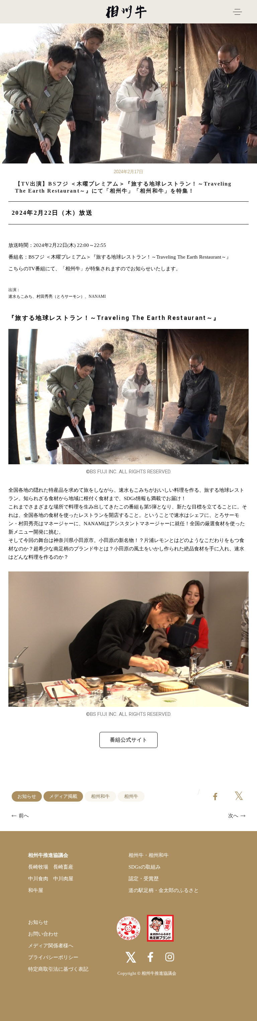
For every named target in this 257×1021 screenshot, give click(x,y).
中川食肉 (38, 878)
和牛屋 (35, 890)
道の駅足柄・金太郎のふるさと (163, 890)
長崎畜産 (63, 867)
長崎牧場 (38, 867)
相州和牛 (100, 796)
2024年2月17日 (128, 171)
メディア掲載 (63, 796)
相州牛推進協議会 (48, 855)
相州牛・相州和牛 (148, 855)
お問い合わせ (43, 934)
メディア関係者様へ (50, 945)
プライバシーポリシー (53, 957)
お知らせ (26, 796)
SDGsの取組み (144, 867)
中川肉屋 (63, 878)
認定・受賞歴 (143, 878)
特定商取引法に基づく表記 (58, 969)
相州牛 (131, 796)
